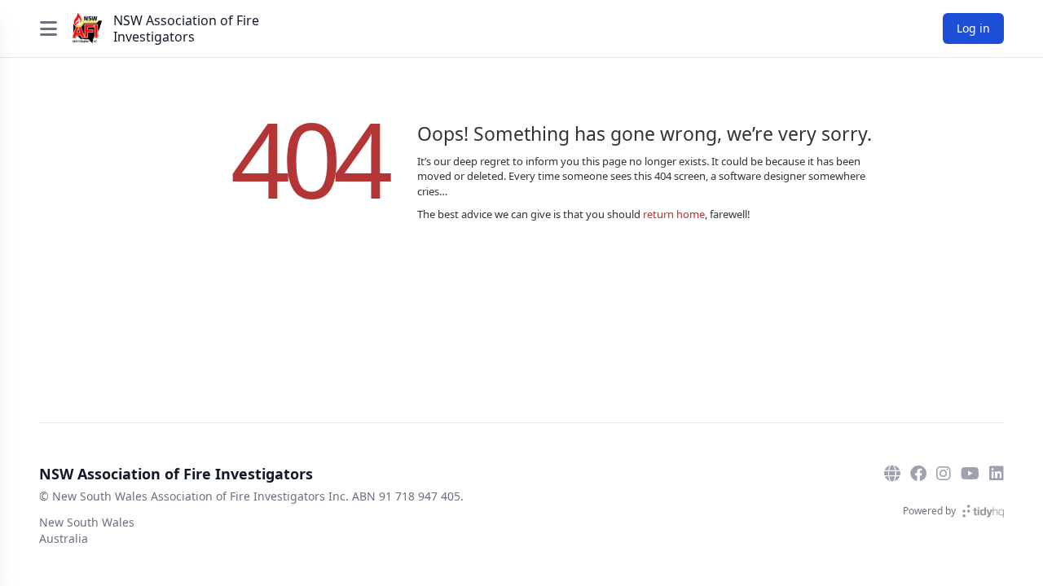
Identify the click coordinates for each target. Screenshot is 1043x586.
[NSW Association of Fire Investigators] (87, 28)
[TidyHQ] (983, 511)
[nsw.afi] (943, 473)
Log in (973, 28)
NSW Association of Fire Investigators (186, 28)
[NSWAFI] (918, 473)
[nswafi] (996, 473)
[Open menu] (48, 28)
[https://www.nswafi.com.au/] (892, 473)
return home (674, 214)
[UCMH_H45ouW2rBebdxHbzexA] (970, 473)
